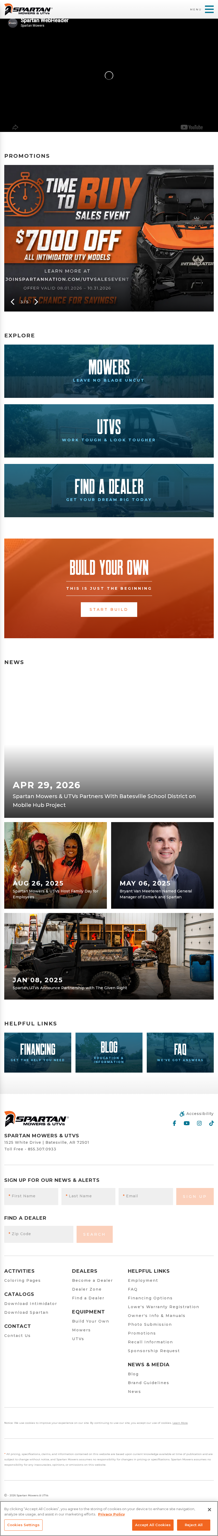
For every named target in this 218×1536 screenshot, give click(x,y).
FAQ (133, 1289)
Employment (143, 1280)
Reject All (194, 1525)
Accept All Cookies (153, 1525)
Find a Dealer (88, 1298)
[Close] (209, 1509)
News (134, 1391)
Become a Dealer (92, 1280)
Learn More (180, 1423)
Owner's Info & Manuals (157, 1315)
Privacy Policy (111, 1514)
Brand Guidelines (148, 1382)
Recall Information (150, 1342)
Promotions (142, 1333)
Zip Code (20, 1233)
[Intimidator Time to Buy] (109, 238)
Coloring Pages (22, 1280)
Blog (133, 1374)
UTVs (78, 1338)
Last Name (79, 1196)
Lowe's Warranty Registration (163, 1306)
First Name (22, 1196)
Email (130, 1196)
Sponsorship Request (154, 1350)
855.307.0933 (42, 1149)
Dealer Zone (87, 1289)
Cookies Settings (23, 1525)
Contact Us (17, 1335)
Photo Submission (150, 1324)
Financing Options (150, 1298)
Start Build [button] (109, 609)
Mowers (81, 1330)
